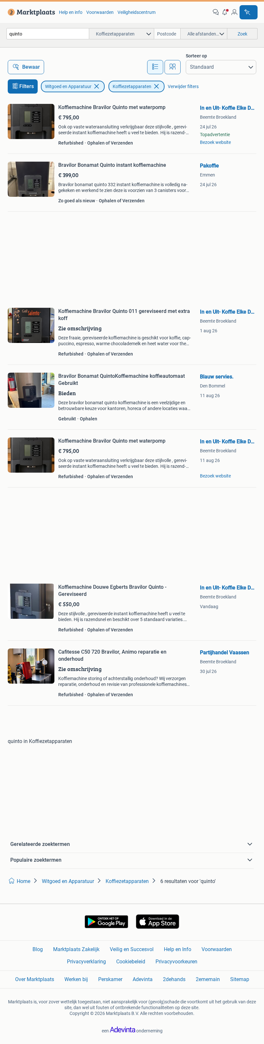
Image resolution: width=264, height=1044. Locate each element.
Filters (26, 86)
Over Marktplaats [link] (34, 979)
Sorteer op (196, 55)
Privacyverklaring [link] (86, 962)
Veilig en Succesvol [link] (132, 949)
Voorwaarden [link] (100, 12)
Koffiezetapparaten (132, 86)
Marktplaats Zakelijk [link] (76, 949)
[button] (225, 12)
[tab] (155, 67)
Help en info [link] (70, 12)
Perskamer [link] (110, 979)
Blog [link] (38, 949)
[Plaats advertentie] (249, 12)
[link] (30, 12)
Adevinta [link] (143, 979)
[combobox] (47, 33)
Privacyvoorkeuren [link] (176, 962)
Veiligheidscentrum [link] (137, 12)
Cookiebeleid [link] (130, 962)
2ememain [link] (208, 979)
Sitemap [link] (239, 979)
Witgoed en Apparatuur (68, 86)
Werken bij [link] (76, 979)
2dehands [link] (174, 979)
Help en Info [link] (177, 949)
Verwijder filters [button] (183, 86)
